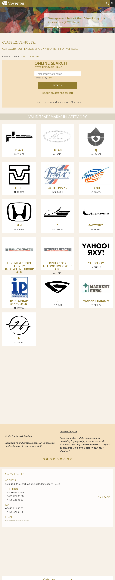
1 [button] (54, 27)
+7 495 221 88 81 (14, 499)
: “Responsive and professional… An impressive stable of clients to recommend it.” (29, 441)
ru (112, 3)
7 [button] (64, 459)
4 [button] (54, 459)
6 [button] (61, 459)
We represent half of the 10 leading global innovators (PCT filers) (68, 20)
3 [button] (61, 27)
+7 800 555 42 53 (14, 492)
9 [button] (71, 459)
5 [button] (57, 459)
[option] (57, 16)
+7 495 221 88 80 (14, 496)
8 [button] (67, 459)
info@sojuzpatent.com (17, 520)
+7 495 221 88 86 (14, 512)
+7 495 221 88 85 (14, 508)
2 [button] (57, 27)
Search (57, 85)
